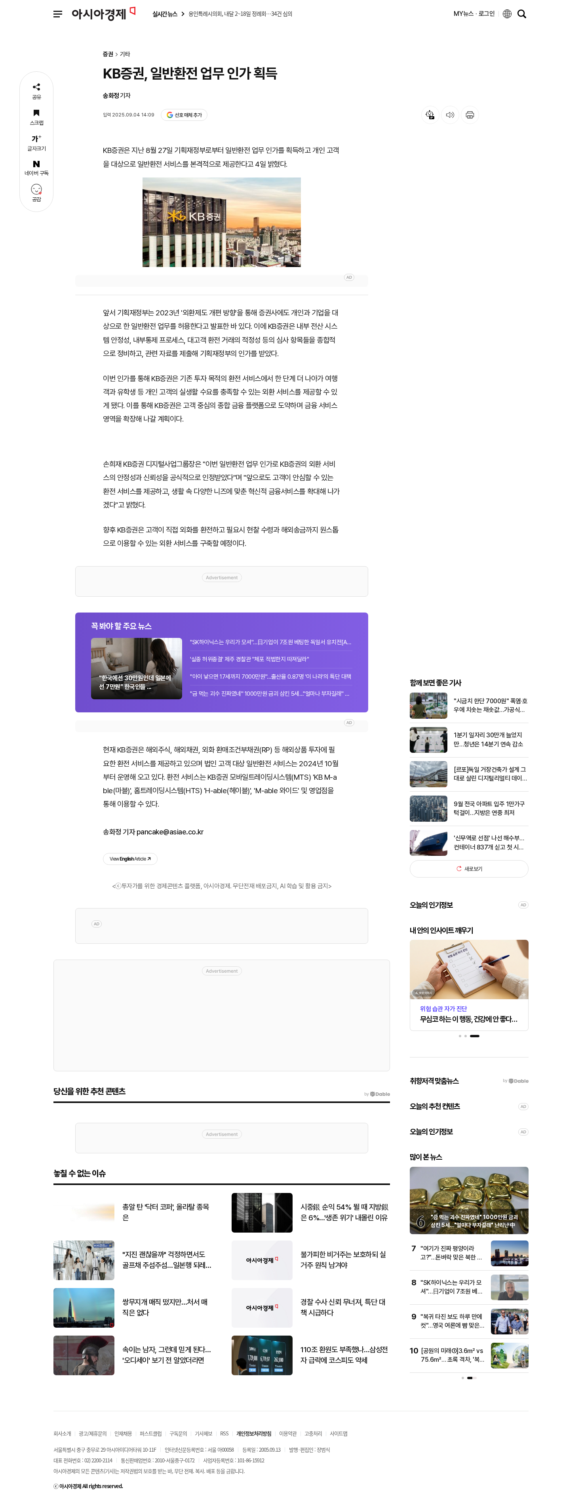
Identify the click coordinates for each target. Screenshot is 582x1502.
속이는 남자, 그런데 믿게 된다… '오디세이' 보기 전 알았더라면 (166, 1355)
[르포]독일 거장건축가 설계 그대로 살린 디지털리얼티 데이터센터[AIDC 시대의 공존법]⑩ (490, 774)
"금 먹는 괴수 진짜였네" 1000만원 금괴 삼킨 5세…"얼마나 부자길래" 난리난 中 (271, 693)
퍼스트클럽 (151, 1433)
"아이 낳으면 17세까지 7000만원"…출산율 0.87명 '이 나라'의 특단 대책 (270, 676)
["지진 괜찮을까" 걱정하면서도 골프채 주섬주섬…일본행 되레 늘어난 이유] (83, 1278)
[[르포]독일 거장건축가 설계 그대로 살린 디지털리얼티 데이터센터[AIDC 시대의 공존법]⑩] (428, 785)
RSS (224, 1433)
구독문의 (178, 1433)
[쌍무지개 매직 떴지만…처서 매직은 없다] (83, 1326)
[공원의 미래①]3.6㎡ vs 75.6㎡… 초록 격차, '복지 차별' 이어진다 (453, 1359)
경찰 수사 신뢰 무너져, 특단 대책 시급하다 (343, 1307)
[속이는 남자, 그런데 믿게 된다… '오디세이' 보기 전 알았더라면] (83, 1373)
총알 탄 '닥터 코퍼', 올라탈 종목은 (165, 1212)
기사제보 (203, 1433)
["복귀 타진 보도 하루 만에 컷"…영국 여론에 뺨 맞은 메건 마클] (510, 1333)
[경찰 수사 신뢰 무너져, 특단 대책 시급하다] (262, 1326)
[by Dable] (377, 1094)
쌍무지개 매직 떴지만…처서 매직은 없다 (164, 1307)
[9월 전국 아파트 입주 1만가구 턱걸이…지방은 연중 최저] (428, 820)
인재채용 (123, 1433)
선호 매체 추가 (188, 115)
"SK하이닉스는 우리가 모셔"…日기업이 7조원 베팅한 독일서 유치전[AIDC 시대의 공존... (271, 642)
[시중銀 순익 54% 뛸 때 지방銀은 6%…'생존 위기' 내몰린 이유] (262, 1231)
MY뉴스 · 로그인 (474, 13)
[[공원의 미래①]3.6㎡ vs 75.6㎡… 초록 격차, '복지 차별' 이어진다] (510, 1367)
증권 (108, 54)
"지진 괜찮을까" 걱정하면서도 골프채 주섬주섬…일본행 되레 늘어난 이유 (163, 1260)
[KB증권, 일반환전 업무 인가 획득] (221, 222)
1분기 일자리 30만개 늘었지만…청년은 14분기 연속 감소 (488, 739)
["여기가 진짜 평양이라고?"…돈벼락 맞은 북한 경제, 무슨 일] (510, 1264)
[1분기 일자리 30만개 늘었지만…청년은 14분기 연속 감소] (428, 751)
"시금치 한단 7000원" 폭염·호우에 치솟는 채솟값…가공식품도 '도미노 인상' (491, 705)
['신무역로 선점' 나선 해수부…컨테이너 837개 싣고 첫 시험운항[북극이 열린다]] (428, 854)
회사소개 (62, 1433)
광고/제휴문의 (93, 1433)
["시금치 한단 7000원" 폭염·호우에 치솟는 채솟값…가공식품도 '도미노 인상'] (428, 717)
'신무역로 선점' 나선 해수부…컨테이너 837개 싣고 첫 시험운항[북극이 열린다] (489, 843)
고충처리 (313, 1433)
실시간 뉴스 (164, 14)
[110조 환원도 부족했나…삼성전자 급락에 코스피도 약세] (262, 1373)
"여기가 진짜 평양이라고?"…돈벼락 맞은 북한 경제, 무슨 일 (451, 1257)
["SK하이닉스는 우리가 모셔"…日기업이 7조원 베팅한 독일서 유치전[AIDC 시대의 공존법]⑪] (510, 1299)
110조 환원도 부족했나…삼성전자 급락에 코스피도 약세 (344, 1355)
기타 (125, 54)
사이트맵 (338, 1433)
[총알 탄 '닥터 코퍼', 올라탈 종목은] (83, 1231)
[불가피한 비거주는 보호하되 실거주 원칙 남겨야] (262, 1278)
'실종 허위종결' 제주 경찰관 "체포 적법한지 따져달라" (249, 659)
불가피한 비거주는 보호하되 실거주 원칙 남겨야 (343, 1260)
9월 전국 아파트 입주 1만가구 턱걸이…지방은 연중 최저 (489, 808)
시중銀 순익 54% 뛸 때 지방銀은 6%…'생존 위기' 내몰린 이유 (344, 1212)
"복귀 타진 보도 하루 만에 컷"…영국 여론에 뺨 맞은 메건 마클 (451, 1325)
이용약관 (288, 1433)
